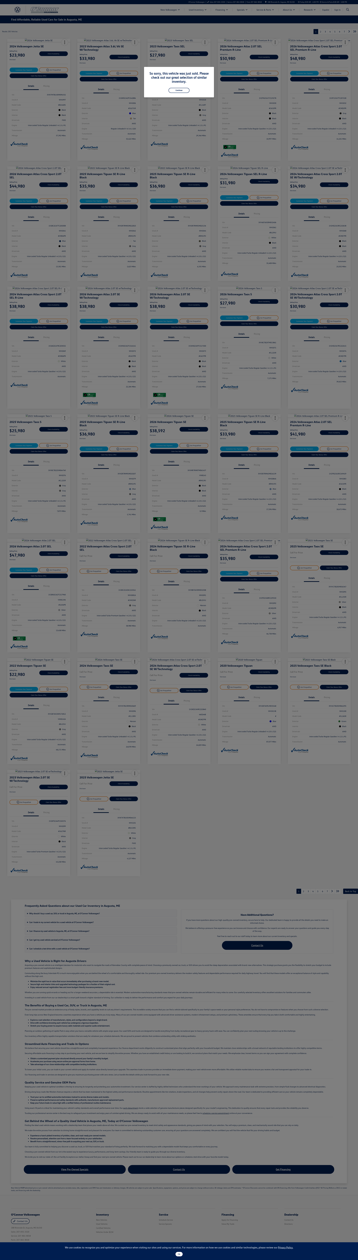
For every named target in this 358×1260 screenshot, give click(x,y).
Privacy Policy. (285, 1247)
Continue (179, 90)
